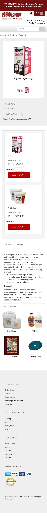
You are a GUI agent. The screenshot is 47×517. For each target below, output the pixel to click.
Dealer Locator (10, 397)
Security (7, 429)
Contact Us (31, 20)
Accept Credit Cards (10, 487)
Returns (7, 422)
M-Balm (35, 331)
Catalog (41, 20)
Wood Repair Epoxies (7, 35)
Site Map (8, 458)
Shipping (8, 419)
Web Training (9, 454)
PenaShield (11, 331)
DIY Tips (8, 451)
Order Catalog (10, 390)
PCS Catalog (12, 356)
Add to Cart (19, 174)
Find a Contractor (37, 23)
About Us (8, 404)
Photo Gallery (10, 444)
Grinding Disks (35, 356)
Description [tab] (8, 244)
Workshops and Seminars (14, 401)
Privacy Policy (9, 426)
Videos (7, 447)
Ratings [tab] (20, 244)
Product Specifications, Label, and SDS (17, 119)
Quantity (10, 169)
